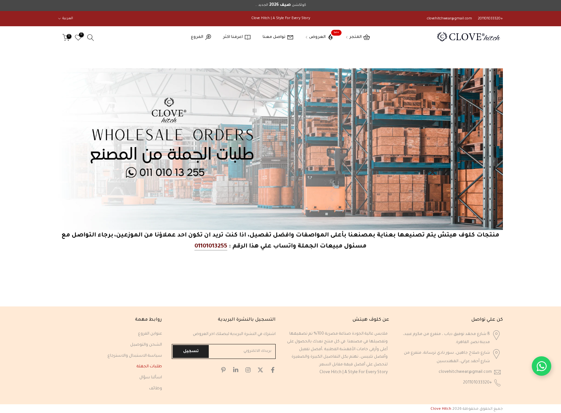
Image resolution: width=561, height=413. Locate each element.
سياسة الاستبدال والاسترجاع (134, 356)
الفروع (197, 37)
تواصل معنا (274, 37)
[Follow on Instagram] (248, 370)
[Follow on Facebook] (273, 370)
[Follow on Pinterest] (223, 370)
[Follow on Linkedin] (236, 370)
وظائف (155, 388)
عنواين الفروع (150, 334)
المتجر (355, 37)
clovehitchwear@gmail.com (449, 19)
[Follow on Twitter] (260, 370)
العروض (324, 36)
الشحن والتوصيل (146, 345)
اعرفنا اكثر (233, 37)
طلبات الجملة (149, 366)
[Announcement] (280, 5)
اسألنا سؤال (150, 377)
